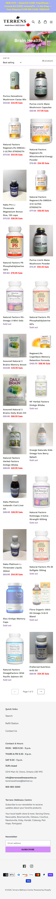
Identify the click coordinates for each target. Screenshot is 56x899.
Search (9, 715)
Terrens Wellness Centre (22, 890)
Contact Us (11, 731)
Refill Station (11, 723)
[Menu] (51, 22)
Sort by (6, 58)
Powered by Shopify (42, 890)
